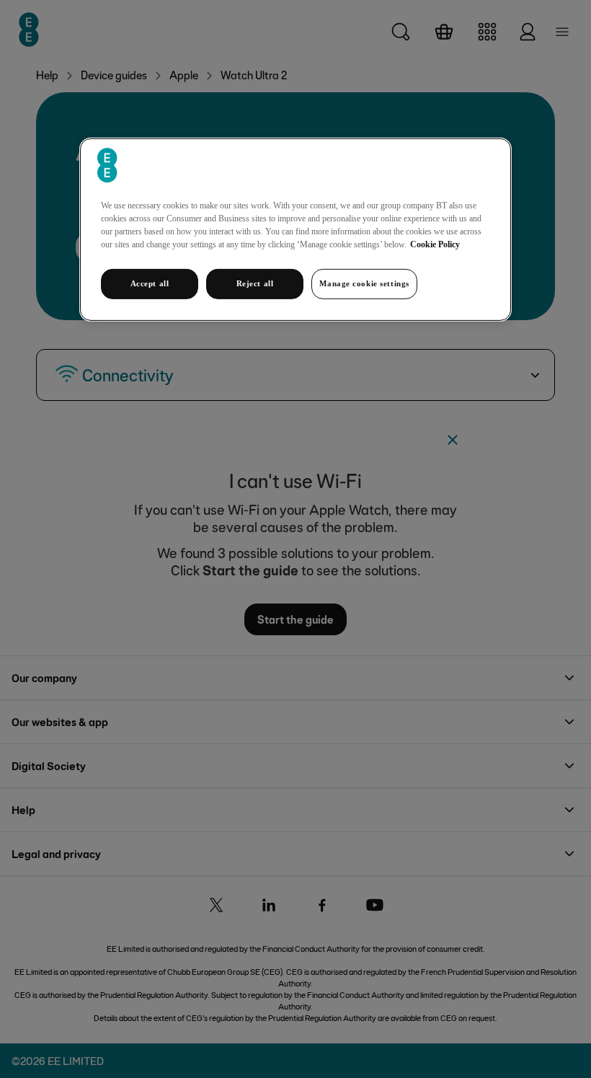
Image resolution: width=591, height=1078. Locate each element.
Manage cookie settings (364, 283)
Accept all (149, 283)
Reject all (255, 283)
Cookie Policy (435, 244)
